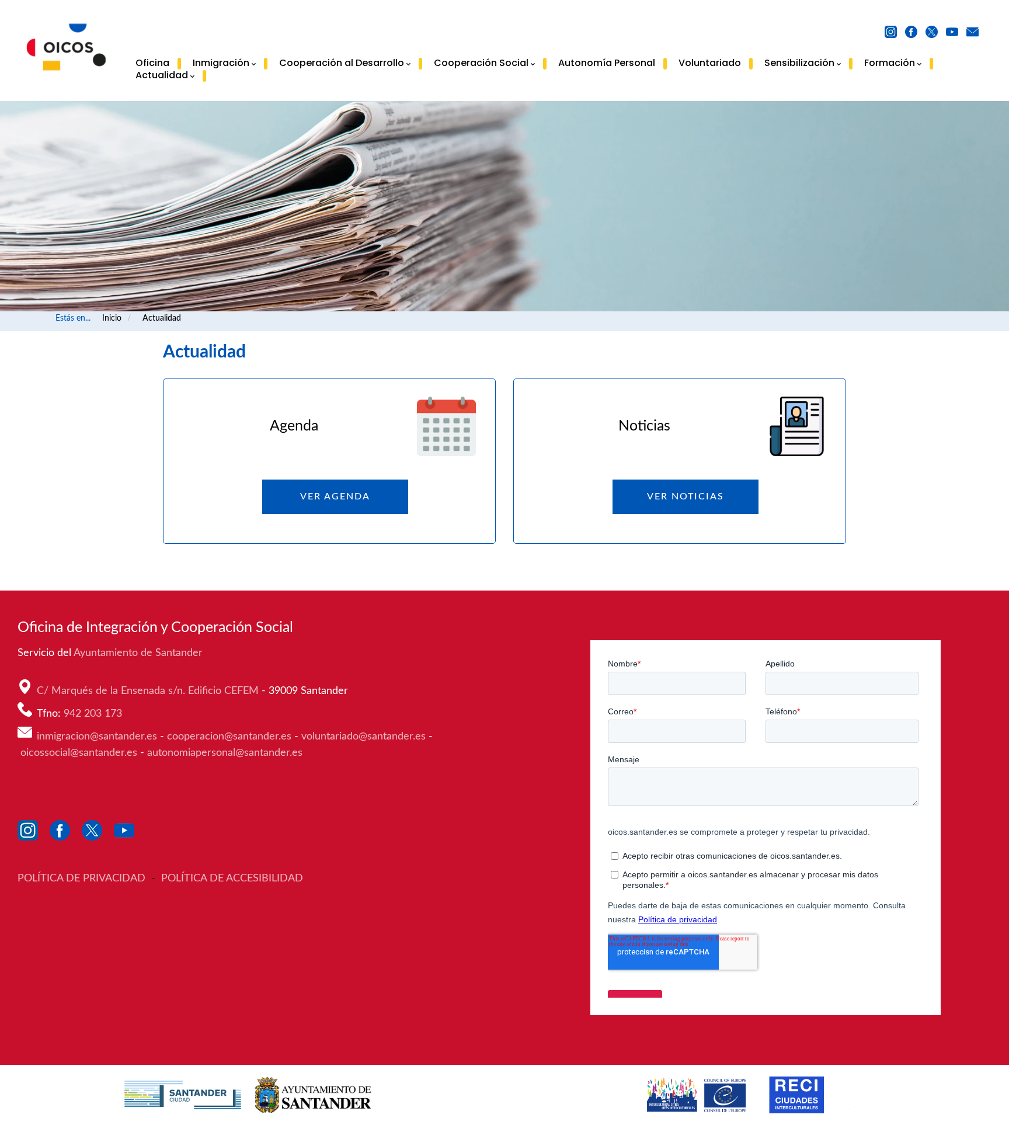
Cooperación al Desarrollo (341, 64)
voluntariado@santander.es (363, 736)
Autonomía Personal (606, 63)
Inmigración (221, 64)
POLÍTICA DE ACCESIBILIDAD (232, 878)
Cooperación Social (481, 64)
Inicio (111, 318)
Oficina (152, 63)
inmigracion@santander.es (97, 736)
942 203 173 (94, 714)
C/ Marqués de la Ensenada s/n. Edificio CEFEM (149, 691)
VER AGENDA (335, 496)
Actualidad (161, 76)
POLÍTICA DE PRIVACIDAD (83, 878)
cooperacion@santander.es (229, 736)
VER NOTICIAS (685, 496)
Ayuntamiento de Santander (140, 653)
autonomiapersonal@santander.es (224, 753)
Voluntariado (710, 63)
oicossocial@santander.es (78, 753)
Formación (889, 64)
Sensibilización (799, 64)
